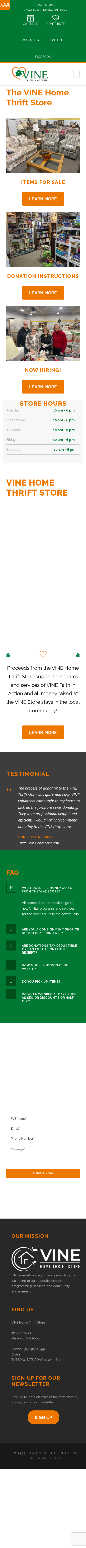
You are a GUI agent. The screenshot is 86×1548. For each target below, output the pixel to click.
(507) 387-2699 (34, 1349)
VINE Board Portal (46, 1458)
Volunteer (30, 40)
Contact (55, 40)
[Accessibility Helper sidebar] (5, 5)
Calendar (30, 23)
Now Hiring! (43, 370)
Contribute (55, 23)
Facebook (43, 56)
